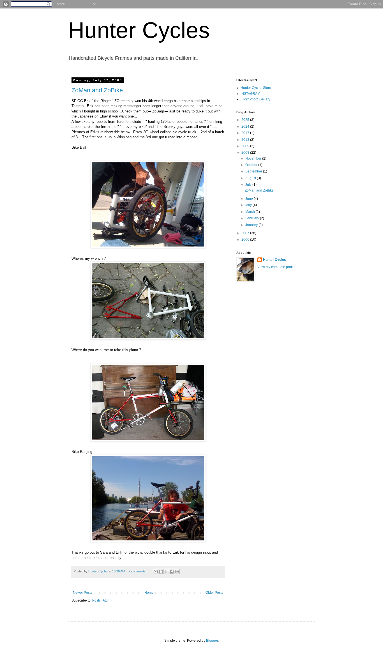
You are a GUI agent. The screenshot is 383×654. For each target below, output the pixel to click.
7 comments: (138, 571)
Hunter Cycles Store (256, 88)
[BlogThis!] (161, 571)
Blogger (212, 641)
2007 (245, 233)
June (249, 199)
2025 (245, 120)
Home (149, 593)
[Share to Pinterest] (177, 571)
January (252, 225)
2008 (245, 153)
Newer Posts (82, 593)
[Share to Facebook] (171, 571)
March (250, 212)
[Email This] (155, 571)
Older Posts (214, 593)
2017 (245, 133)
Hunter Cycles (139, 30)
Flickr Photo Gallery (255, 99)
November (253, 158)
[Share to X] (166, 571)
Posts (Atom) (102, 600)
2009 (245, 146)
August (251, 178)
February (252, 218)
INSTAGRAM (250, 94)
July (248, 184)
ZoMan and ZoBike (97, 90)
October (251, 165)
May (249, 205)
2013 (245, 140)
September (254, 171)
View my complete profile (276, 267)
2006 (245, 239)
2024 (245, 126)
